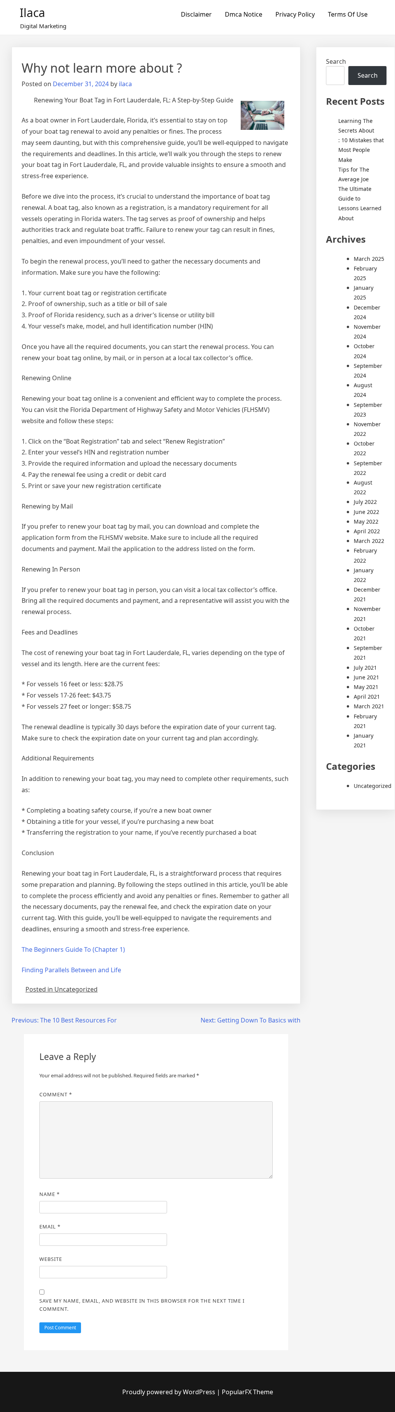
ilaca (125, 84)
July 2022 (365, 501)
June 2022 (366, 511)
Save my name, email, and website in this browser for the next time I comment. (142, 1304)
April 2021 (367, 696)
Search (336, 61)
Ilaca (32, 12)
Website (50, 1258)
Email (50, 1226)
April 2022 (367, 531)
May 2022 (366, 521)
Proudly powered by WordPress (169, 1392)
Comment (55, 1094)
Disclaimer (196, 14)
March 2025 (369, 258)
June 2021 (366, 677)
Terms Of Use (348, 14)
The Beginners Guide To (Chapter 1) (73, 949)
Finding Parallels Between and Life (71, 970)
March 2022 (369, 540)
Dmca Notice (243, 14)
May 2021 (366, 687)
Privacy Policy (295, 14)
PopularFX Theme (247, 1392)
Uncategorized (373, 785)
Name (49, 1194)
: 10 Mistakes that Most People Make (361, 149)
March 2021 (369, 706)
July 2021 (365, 667)
